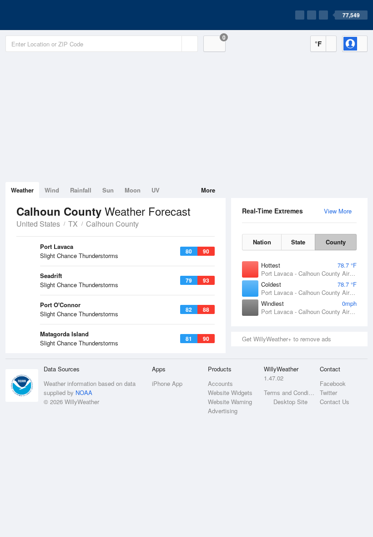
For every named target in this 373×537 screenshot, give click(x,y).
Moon (133, 190)
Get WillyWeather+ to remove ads (286, 338)
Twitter (328, 392)
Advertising (222, 410)
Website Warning (230, 401)
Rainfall (80, 190)
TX (73, 223)
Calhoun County (112, 223)
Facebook (333, 383)
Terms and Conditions (289, 392)
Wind (52, 190)
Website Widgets (230, 392)
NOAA (84, 392)
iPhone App (167, 383)
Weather (22, 190)
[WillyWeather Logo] (48, 15)
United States (38, 223)
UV (155, 190)
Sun (108, 190)
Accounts (220, 383)
